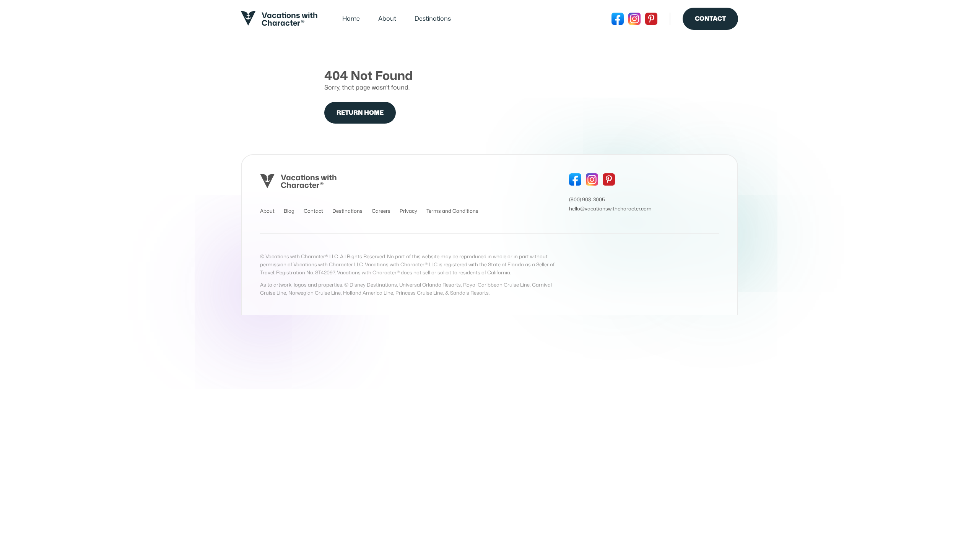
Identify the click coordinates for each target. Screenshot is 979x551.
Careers (381, 210)
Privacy (408, 210)
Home (351, 18)
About (387, 18)
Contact (710, 18)
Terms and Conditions (452, 210)
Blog (289, 210)
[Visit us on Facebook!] (617, 19)
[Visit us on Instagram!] (634, 19)
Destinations (433, 18)
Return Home (360, 112)
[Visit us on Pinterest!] (651, 19)
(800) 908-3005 (587, 199)
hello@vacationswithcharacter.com (610, 208)
